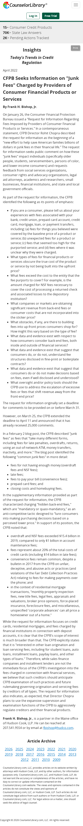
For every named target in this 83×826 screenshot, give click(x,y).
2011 (35, 759)
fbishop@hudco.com (58, 728)
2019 (9, 754)
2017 (30, 754)
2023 (40, 749)
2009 (56, 759)
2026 (9, 749)
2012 (25, 759)
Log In (33, 16)
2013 (72, 754)
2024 (30, 749)
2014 (62, 754)
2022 (51, 749)
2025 (19, 749)
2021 (62, 749)
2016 (40, 754)
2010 (46, 759)
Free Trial (51, 16)
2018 (19, 754)
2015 (51, 754)
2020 (72, 749)
